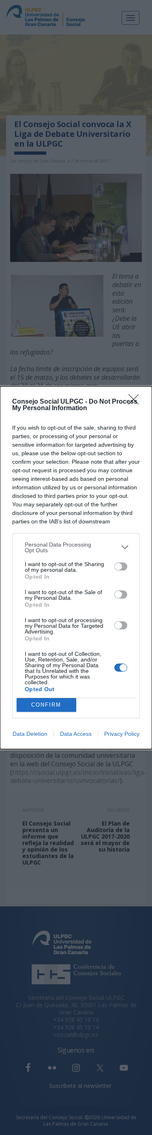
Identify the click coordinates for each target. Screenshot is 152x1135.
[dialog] (76, 567)
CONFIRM (46, 705)
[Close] (136, 402)
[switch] (120, 566)
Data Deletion (30, 734)
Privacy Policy (121, 734)
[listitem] (76, 547)
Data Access (76, 734)
